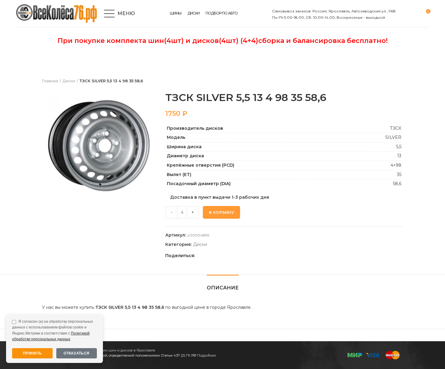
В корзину (221, 212)
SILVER (393, 137)
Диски (69, 80)
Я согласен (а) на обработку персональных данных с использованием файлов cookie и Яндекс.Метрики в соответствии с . (52, 330)
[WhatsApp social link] (222, 256)
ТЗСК (395, 128)
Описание (223, 288)
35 (399, 174)
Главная (50, 80)
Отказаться (76, 353)
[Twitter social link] (208, 256)
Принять (32, 353)
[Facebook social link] (201, 256)
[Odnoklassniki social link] (215, 256)
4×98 (396, 165)
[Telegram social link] (235, 256)
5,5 (398, 146)
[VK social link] (229, 256)
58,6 (397, 183)
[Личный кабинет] (404, 14)
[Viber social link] (242, 256)
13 (399, 155)
